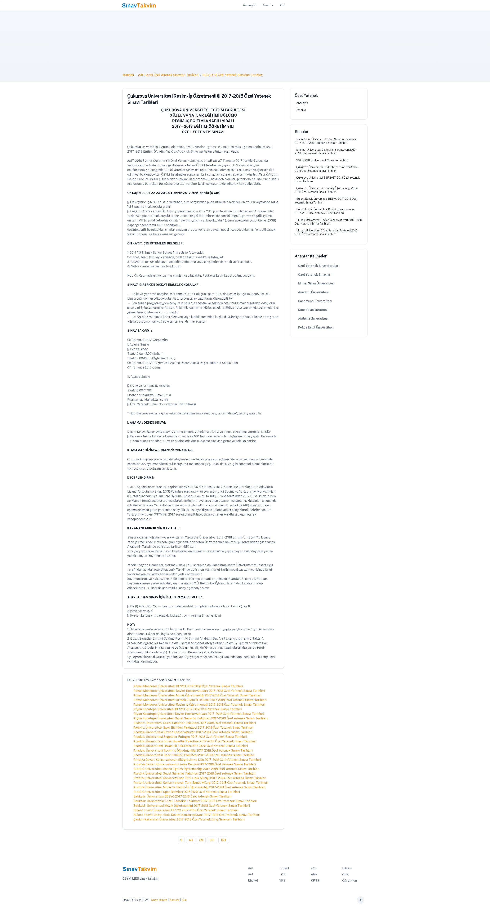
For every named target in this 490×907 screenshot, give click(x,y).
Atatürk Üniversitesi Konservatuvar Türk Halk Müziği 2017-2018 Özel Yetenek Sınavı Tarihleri (199, 778)
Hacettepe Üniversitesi (315, 301)
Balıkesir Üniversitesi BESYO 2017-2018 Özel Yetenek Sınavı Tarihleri (182, 796)
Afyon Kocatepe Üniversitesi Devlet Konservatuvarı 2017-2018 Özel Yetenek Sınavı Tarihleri (198, 714)
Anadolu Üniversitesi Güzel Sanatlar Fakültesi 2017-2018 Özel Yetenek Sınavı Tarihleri (194, 741)
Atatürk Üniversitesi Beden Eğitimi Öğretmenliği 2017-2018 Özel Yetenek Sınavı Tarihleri (196, 769)
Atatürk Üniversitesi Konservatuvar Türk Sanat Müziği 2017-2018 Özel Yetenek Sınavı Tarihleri (200, 782)
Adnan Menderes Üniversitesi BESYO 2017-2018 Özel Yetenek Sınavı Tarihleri (188, 686)
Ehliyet (253, 880)
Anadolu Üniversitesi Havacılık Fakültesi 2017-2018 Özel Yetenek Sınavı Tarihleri (190, 746)
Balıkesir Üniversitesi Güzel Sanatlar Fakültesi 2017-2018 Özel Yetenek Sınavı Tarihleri (195, 801)
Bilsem (347, 868)
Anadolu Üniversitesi (313, 292)
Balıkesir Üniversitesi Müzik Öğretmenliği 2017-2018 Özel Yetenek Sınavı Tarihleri (191, 805)
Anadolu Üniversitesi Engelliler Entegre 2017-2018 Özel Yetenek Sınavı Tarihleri (190, 737)
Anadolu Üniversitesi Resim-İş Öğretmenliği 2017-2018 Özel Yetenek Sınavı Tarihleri (193, 750)
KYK (314, 868)
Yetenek (128, 75)
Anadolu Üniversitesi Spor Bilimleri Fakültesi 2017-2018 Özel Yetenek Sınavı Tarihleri (193, 755)
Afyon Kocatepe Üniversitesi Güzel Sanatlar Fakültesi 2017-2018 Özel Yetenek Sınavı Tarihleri (200, 718)
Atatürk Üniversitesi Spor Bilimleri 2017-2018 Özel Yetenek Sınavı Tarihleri (186, 792)
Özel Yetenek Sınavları (314, 274)
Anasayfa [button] (249, 5)
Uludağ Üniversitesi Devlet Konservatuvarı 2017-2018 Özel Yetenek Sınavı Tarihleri (328, 221)
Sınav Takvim (159, 899)
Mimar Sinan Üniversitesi (316, 283)
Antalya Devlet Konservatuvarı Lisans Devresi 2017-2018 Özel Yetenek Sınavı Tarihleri (194, 764)
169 (223, 840)
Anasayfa (302, 103)
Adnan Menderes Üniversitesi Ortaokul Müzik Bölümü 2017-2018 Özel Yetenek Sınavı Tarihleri (200, 700)
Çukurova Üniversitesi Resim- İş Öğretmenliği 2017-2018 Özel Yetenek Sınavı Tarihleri (326, 190)
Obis (345, 874)
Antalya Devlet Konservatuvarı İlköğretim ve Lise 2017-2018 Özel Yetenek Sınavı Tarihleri (197, 760)
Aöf (250, 874)
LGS (282, 874)
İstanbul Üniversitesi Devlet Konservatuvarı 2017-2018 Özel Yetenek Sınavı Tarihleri (326, 151)
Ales (314, 874)
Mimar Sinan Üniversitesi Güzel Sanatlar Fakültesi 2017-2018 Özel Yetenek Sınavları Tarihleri (326, 141)
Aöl (250, 868)
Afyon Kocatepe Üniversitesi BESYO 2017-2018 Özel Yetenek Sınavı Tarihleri (187, 709)
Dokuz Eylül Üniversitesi (316, 327)
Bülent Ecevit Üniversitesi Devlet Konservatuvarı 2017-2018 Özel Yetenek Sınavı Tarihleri (196, 815)
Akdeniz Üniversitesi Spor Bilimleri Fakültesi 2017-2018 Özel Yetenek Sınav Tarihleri (193, 727)
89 (201, 840)
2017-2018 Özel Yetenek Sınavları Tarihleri (168, 75)
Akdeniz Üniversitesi (313, 318)
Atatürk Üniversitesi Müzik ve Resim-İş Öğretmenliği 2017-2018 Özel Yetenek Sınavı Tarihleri (199, 787)
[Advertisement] (245, 44)
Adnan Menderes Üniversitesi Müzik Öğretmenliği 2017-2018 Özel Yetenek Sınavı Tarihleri (197, 695)
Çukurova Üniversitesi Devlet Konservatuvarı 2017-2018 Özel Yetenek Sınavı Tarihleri (327, 169)
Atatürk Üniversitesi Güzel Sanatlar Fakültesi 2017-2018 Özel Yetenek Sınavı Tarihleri (194, 773)
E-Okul (284, 868)
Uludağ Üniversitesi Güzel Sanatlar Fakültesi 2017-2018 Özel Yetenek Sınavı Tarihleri (327, 232)
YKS (282, 880)
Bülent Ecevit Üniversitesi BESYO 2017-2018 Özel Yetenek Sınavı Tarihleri (185, 810)
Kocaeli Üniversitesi (312, 310)
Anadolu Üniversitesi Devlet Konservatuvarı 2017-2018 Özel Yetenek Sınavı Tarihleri (192, 732)
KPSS (315, 880)
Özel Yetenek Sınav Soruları (318, 266)
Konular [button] (267, 5)
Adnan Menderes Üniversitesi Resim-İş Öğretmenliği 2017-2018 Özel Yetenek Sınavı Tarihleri (199, 704)
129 (212, 840)
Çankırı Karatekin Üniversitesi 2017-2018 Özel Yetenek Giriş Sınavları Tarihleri (189, 819)
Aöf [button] (282, 5)
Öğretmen (349, 880)
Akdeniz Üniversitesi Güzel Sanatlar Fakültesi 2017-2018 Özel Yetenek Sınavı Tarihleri (194, 723)
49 (191, 840)
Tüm (184, 899)
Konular (301, 109)
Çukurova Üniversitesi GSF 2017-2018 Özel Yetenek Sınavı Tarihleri (327, 179)
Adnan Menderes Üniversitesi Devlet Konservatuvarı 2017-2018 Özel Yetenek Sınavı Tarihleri (199, 691)
